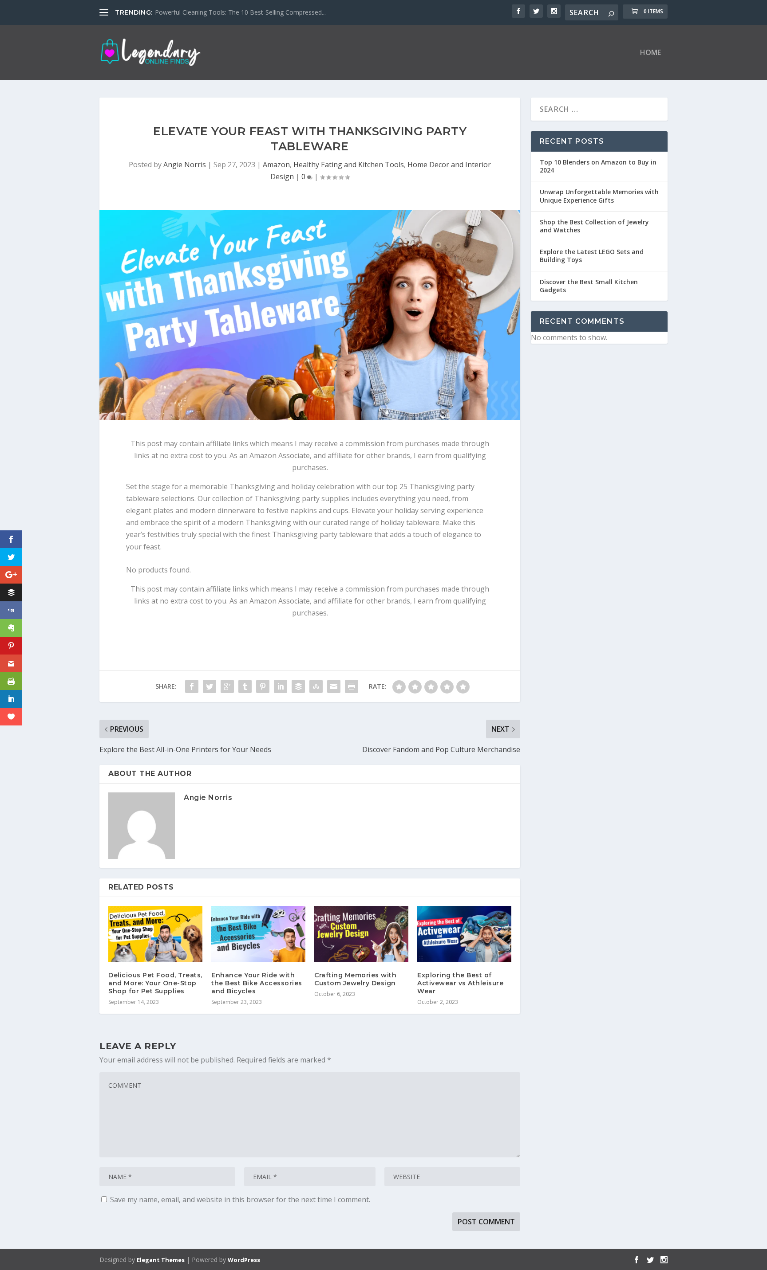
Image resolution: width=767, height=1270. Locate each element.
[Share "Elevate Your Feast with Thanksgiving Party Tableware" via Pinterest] (263, 686)
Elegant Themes (161, 1260)
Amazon (276, 164)
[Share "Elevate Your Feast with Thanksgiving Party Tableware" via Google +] (227, 686)
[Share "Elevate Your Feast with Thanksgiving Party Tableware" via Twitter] (209, 686)
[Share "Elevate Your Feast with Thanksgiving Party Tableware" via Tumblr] (245, 686)
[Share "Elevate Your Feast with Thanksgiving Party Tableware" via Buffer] (298, 686)
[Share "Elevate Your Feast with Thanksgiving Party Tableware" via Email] (334, 686)
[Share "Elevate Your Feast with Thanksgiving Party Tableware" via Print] (351, 686)
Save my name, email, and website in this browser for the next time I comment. (240, 1199)
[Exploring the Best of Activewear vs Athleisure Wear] (464, 934)
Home (650, 53)
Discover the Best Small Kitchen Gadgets (589, 286)
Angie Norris (184, 164)
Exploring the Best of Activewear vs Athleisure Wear (460, 983)
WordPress (244, 1260)
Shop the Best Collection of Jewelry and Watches (594, 226)
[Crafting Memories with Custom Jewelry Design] (361, 934)
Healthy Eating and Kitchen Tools (348, 164)
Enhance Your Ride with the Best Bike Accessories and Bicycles (256, 983)
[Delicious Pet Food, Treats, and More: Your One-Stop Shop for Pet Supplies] (155, 934)
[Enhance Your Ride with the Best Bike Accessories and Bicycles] (258, 934)
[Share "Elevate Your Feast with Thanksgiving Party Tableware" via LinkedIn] (280, 686)
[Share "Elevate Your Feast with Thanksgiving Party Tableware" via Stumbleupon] (316, 686)
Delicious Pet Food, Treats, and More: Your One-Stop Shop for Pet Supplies (155, 983)
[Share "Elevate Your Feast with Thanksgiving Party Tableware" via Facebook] (192, 686)
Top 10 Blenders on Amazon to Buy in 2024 (598, 166)
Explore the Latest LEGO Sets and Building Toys (592, 255)
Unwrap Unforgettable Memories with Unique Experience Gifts (599, 196)
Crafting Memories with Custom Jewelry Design (355, 979)
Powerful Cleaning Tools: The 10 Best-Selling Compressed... (240, 12)
